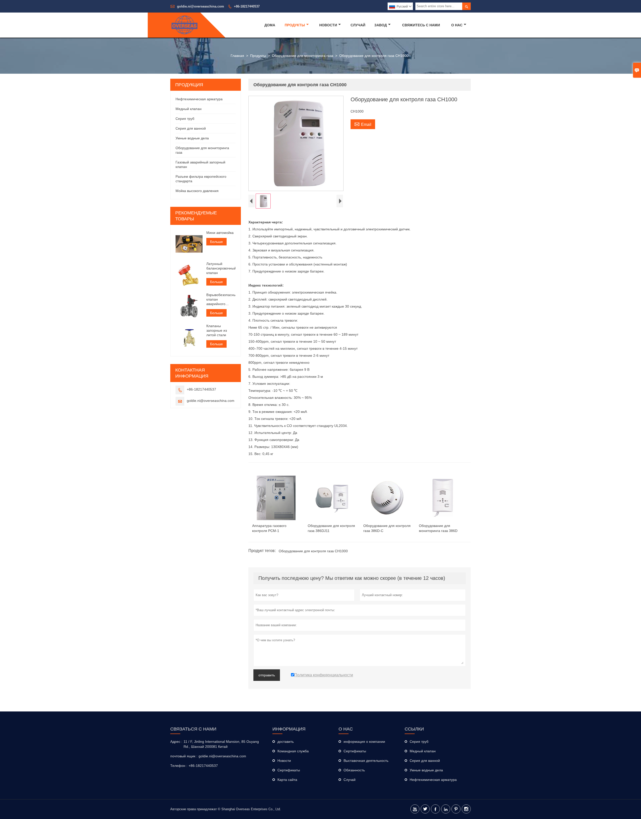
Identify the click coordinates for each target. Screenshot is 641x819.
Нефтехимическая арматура (199, 99)
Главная (237, 56)
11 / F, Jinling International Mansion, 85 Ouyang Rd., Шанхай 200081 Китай (221, 744)
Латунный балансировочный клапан (221, 268)
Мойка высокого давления (197, 191)
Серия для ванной (191, 128)
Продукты (295, 25)
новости (328, 25)
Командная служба (293, 751)
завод (380, 25)
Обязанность (354, 770)
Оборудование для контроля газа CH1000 (313, 551)
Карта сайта (287, 780)
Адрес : (176, 742)
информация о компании (364, 742)
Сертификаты (288, 770)
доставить (285, 742)
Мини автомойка (220, 233)
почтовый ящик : (183, 756)
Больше (216, 242)
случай (358, 25)
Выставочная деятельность (366, 761)
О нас (456, 25)
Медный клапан (189, 109)
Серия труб (185, 119)
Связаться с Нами (193, 729)
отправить (266, 675)
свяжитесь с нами (421, 25)
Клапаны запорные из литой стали (216, 330)
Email (362, 124)
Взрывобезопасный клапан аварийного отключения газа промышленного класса (221, 299)
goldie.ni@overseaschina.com (200, 6)
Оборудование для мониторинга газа (302, 56)
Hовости (284, 761)
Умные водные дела (192, 138)
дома (269, 25)
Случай (350, 780)
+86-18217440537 (247, 6)
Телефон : (178, 766)
